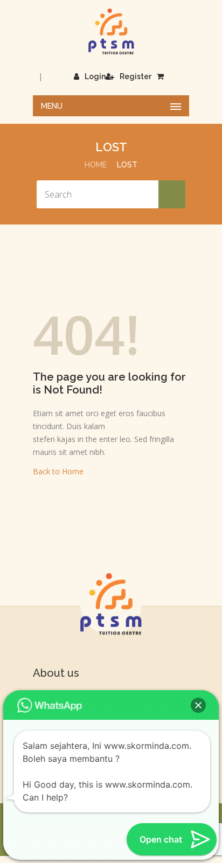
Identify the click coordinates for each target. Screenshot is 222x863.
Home (96, 164)
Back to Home (58, 471)
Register (135, 76)
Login (95, 76)
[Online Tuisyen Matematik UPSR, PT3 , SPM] (111, 31)
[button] (198, 705)
